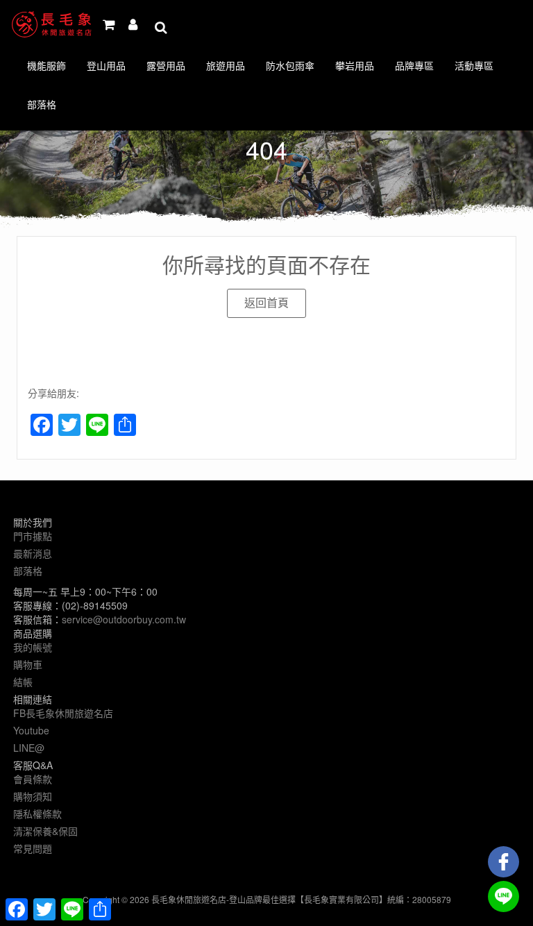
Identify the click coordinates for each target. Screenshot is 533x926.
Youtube (31, 730)
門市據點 (32, 536)
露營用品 (165, 65)
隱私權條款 (37, 813)
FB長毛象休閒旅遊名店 (63, 713)
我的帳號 (32, 647)
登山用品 (106, 65)
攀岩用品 (354, 65)
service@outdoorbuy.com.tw (124, 619)
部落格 (41, 104)
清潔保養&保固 (45, 831)
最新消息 (32, 553)
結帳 (23, 682)
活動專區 (474, 65)
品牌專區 (414, 65)
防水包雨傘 (290, 65)
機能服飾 (46, 65)
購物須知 (32, 796)
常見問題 (32, 848)
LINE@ (28, 748)
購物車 (27, 664)
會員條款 (32, 779)
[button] (266, 303)
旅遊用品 (225, 65)
